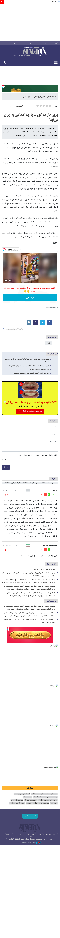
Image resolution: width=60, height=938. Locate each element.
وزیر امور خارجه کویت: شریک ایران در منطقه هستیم (31, 373)
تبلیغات (20, 43)
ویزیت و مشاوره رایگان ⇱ (30, 411)
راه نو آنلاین (44, 794)
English (46, 43)
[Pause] (6, 280)
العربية (51, 43)
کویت (49, 342)
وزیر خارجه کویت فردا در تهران (39, 369)
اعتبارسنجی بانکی (30, 800)
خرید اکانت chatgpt (17, 803)
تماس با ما (30, 43)
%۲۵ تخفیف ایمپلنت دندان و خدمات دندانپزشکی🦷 (30, 403)
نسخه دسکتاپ (30, 815)
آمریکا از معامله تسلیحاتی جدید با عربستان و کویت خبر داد (29, 365)
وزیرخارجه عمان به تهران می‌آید (44, 569)
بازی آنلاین (35, 794)
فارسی (56, 43)
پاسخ (7, 494)
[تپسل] (3, 86)
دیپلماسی (26, 96)
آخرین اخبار (51, 564)
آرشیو (15, 43)
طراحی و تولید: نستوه (29, 842)
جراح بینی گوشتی (39, 797)
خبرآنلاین (30, 52)
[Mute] (10, 280)
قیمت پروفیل (43, 803)
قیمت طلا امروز (16, 800)
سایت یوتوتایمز (31, 803)
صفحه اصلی (51, 96)
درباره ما (25, 43)
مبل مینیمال (52, 797)
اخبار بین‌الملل (39, 96)
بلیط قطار (53, 803)
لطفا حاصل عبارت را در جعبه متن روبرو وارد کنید (38, 455)
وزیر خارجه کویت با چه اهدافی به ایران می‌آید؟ (31, 117)
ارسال (6, 467)
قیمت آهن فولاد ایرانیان (47, 800)
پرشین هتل (27, 797)
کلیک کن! (30, 298)
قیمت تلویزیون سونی (22, 794)
